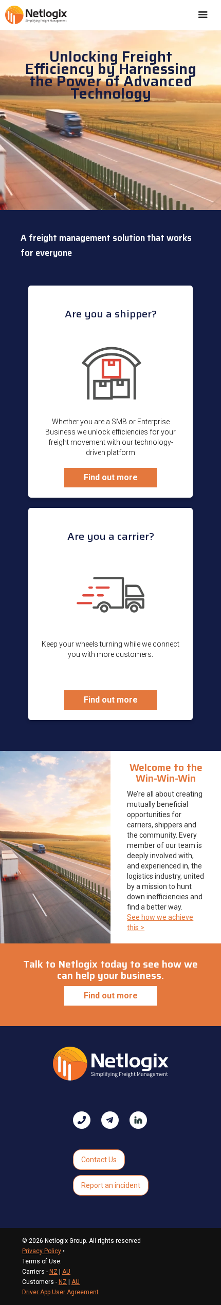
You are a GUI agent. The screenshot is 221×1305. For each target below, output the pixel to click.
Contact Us (99, 1160)
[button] (203, 15)
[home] (36, 15)
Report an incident (110, 1185)
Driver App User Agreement (60, 1292)
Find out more (111, 477)
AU (66, 1271)
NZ (53, 1271)
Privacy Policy (41, 1251)
